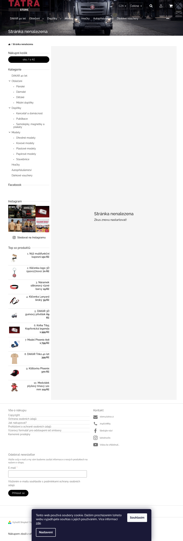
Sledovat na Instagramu (31, 237)
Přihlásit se (18, 493)
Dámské (21, 91)
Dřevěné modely (26, 137)
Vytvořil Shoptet (20, 522)
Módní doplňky (25, 102)
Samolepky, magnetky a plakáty (28, 125)
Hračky (16, 164)
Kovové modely (25, 143)
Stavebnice (22, 159)
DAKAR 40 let (19, 75)
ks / (29, 59)
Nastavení (46, 532)
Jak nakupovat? (17, 423)
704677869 (105, 423)
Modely (16, 132)
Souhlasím (137, 517)
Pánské (20, 86)
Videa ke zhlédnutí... (109, 445)
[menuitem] (18, 18)
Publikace (22, 118)
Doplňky (16, 108)
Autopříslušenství (21, 170)
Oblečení (17, 81)
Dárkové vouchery (22, 175)
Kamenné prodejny (19, 434)
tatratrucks (105, 438)
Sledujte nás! (106, 430)
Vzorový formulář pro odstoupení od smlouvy (34, 430)
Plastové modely (26, 148)
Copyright (14, 415)
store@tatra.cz (107, 416)
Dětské (20, 97)
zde (38, 523)
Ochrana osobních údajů (22, 419)
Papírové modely (26, 153)
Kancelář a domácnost (29, 113)
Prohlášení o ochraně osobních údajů (29, 426)
